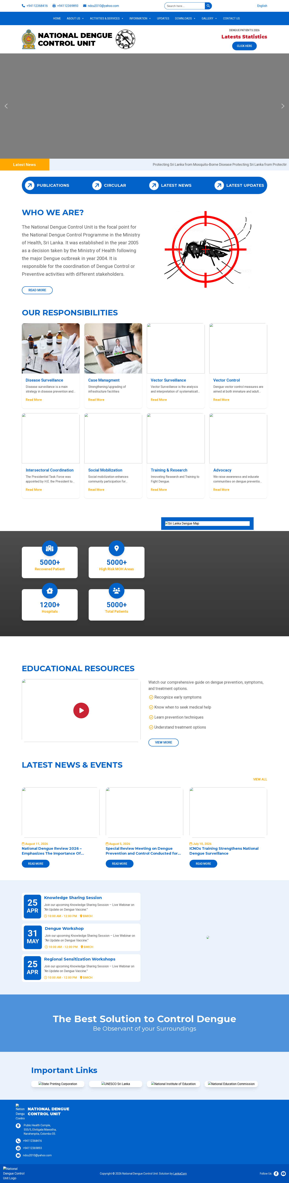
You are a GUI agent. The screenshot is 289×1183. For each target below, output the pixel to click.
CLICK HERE (244, 46)
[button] (6, 106)
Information (138, 18)
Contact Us (231, 18)
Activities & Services (105, 18)
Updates (163, 18)
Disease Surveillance (44, 380)
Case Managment (104, 380)
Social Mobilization (105, 470)
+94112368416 (37, 6)
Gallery (207, 18)
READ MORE (37, 290)
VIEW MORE (163, 742)
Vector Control (226, 380)
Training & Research (169, 470)
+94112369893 (67, 6)
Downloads (183, 18)
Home (57, 18)
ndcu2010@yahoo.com (103, 6)
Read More (34, 400)
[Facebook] (276, 1173)
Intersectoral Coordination (50, 470)
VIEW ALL (260, 779)
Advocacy (222, 470)
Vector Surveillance (168, 380)
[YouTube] (283, 1173)
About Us (73, 18)
